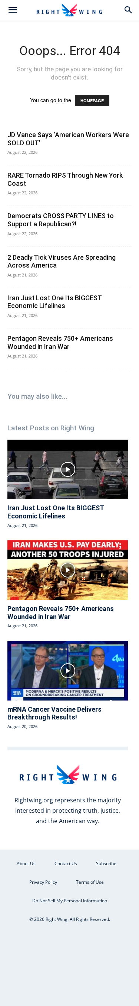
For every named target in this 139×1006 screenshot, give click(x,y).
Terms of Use (90, 882)
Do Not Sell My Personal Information (69, 900)
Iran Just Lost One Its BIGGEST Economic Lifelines (54, 302)
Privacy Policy (43, 882)
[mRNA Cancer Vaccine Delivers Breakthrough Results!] (67, 670)
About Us (26, 863)
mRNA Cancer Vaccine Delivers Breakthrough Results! (54, 713)
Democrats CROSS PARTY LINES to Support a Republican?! (60, 220)
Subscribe (106, 863)
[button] (12, 10)
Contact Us (65, 863)
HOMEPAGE (92, 100)
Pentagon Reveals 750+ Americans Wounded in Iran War (60, 342)
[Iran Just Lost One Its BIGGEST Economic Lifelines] (67, 469)
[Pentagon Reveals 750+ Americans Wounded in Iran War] (67, 570)
